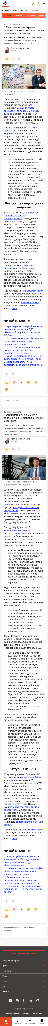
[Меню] (44, 3)
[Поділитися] (13, 58)
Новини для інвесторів (25, 15)
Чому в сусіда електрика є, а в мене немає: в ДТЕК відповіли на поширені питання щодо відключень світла (21, 861)
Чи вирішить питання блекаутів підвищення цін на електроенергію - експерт (23, 888)
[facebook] (10, 1000)
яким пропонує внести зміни (20, 266)
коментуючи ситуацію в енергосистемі (17, 532)
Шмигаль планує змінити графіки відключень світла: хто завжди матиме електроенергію (24, 871)
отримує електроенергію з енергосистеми (21, 808)
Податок (16, 400)
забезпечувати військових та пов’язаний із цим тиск (21, 110)
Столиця (25, 1014)
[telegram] (30, 1000)
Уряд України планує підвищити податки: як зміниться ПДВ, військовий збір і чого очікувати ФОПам (23, 331)
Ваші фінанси (37, 1014)
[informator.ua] (5, 3)
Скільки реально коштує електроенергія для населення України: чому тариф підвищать (21, 880)
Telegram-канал (35, 829)
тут (14, 838)
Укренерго (7, 930)
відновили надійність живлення (22, 779)
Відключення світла (11, 927)
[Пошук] (38, 3)
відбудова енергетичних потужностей (21, 509)
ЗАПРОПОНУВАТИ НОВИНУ (24, 953)
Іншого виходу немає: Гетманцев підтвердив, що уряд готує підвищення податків (23, 341)
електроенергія (28, 927)
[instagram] (17, 1000)
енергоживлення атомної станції (24, 823)
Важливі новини (12, 1014)
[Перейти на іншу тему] (32, 3)
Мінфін (6, 400)
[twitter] (24, 1000)
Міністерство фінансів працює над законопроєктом (21, 215)
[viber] (37, 1000)
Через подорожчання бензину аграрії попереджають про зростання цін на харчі (22, 349)
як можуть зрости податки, (21, 129)
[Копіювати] (19, 58)
